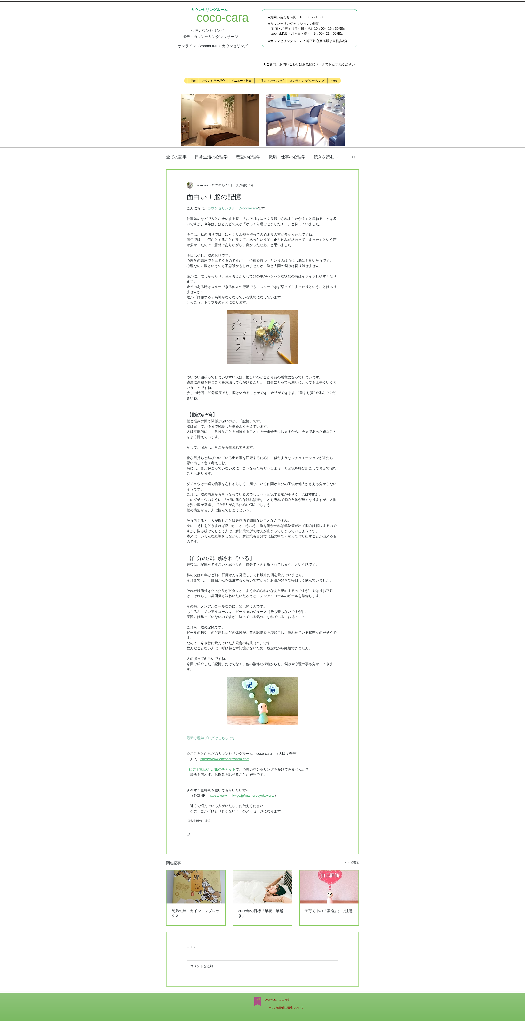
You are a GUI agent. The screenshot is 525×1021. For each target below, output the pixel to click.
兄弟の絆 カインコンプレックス (195, 913)
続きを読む (324, 157)
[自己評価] (329, 886)
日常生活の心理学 (211, 157)
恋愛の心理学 (248, 157)
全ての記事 (176, 157)
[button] (354, 157)
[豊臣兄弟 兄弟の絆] (196, 886)
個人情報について (292, 1007)
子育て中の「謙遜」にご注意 (329, 911)
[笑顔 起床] (262, 886)
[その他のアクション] (335, 185)
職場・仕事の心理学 (287, 157)
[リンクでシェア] (189, 835)
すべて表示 (352, 862)
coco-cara (234, 17)
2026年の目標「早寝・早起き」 (260, 913)
